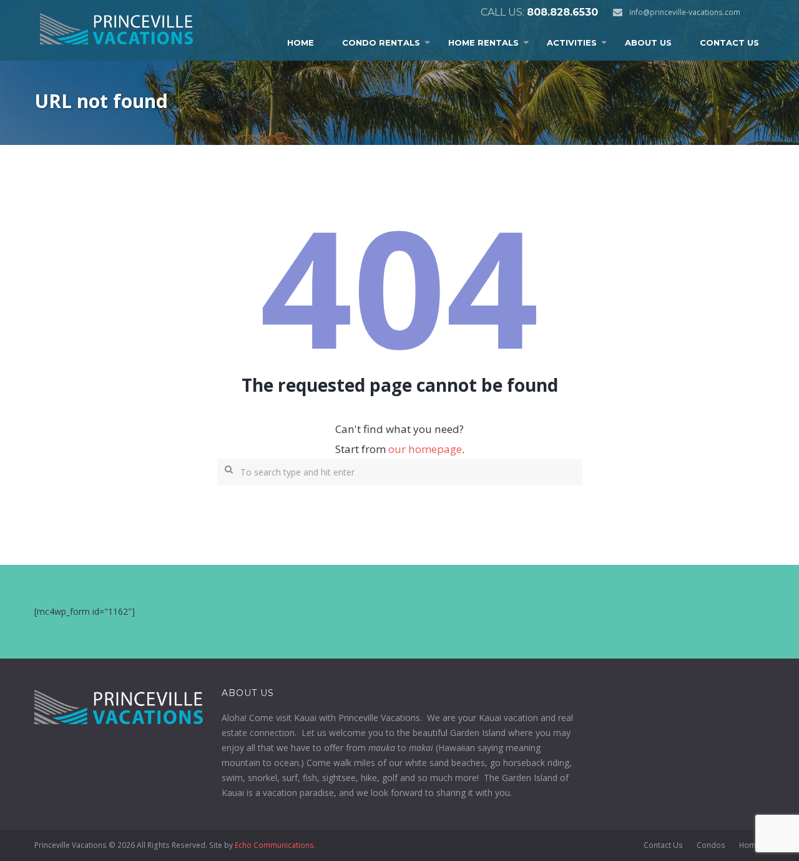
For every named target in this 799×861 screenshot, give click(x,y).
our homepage (425, 449)
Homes (752, 845)
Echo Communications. (275, 845)
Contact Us (729, 42)
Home (300, 42)
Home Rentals (483, 42)
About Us (648, 42)
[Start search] (226, 468)
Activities (572, 42)
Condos (711, 845)
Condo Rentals (381, 42)
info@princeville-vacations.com (684, 12)
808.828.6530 (562, 12)
